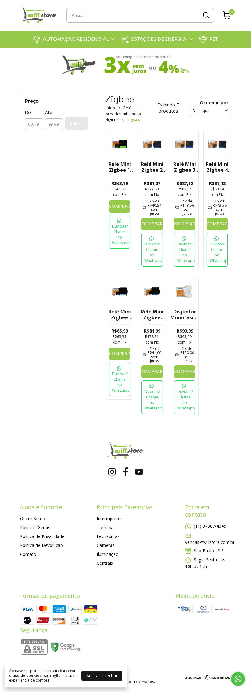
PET (213, 39)
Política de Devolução (41, 545)
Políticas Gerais (35, 527)
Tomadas (106, 527)
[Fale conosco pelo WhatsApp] (238, 679)
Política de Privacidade (42, 536)
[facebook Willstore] (125, 472)
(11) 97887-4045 (210, 526)
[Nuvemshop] (207, 678)
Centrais (105, 563)
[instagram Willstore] (112, 472)
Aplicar (76, 123)
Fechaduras (108, 536)
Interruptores (110, 518)
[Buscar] (205, 15)
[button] (119, 232)
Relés (128, 107)
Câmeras (105, 545)
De (28, 112)
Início (110, 107)
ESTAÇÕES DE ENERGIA (158, 39)
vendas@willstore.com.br (209, 542)
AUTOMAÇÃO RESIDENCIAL (76, 39)
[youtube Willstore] (139, 472)
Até (48, 112)
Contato (28, 554)
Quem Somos (33, 518)
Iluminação (107, 554)
